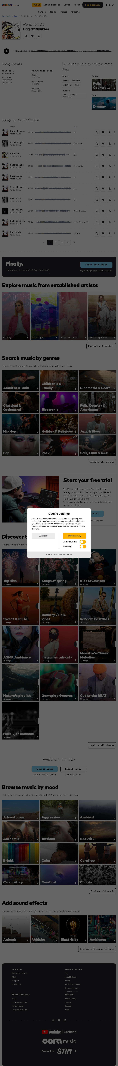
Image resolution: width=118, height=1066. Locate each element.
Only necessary (74, 536)
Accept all (43, 536)
